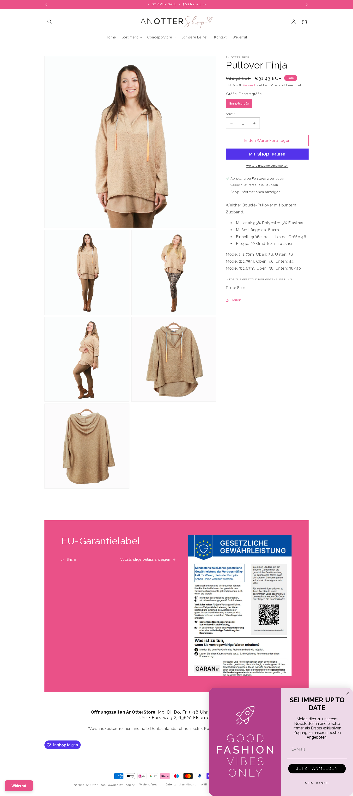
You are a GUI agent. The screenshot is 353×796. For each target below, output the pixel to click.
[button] (49, 22)
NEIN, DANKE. (317, 783)
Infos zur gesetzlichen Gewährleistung (259, 279)
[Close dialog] (348, 693)
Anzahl (231, 114)
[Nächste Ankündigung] (307, 4)
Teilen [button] (236, 300)
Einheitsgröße (239, 103)
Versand (249, 85)
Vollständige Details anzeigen (145, 559)
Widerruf (19, 786)
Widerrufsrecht (150, 784)
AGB (204, 784)
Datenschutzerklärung (181, 784)
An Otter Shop (96, 785)
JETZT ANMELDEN (317, 768)
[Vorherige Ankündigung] (46, 4)
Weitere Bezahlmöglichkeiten (267, 165)
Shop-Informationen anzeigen (255, 192)
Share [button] (71, 559)
